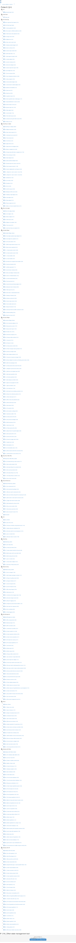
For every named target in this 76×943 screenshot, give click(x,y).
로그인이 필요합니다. (41, 938)
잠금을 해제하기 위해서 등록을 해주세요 (38, 939)
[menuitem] (0, 2)
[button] (0, 1)
